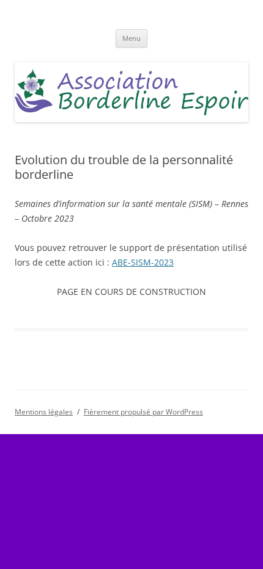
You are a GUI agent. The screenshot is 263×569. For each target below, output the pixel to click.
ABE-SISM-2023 (143, 262)
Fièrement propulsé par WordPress (143, 412)
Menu (131, 38)
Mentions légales (44, 412)
